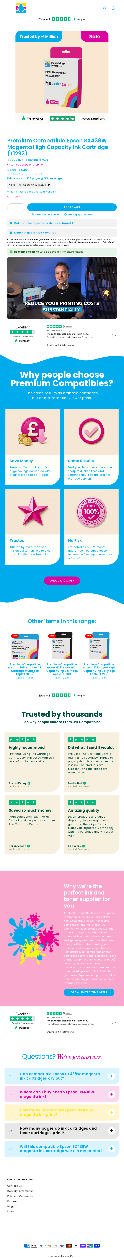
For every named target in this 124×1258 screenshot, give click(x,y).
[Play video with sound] (62, 288)
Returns (12, 1201)
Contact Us (14, 1186)
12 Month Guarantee (20, 1196)
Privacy (12, 1211)
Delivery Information (20, 1191)
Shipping (23, 174)
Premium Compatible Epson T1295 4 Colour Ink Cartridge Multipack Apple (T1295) (25, 669)
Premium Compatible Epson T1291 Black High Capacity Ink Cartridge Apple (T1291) (62, 669)
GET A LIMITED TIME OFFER (89, 992)
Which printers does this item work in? (31, 191)
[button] (11, 8)
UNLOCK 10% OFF (62, 580)
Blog (10, 1206)
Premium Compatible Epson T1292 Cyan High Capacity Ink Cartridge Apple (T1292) (99, 669)
